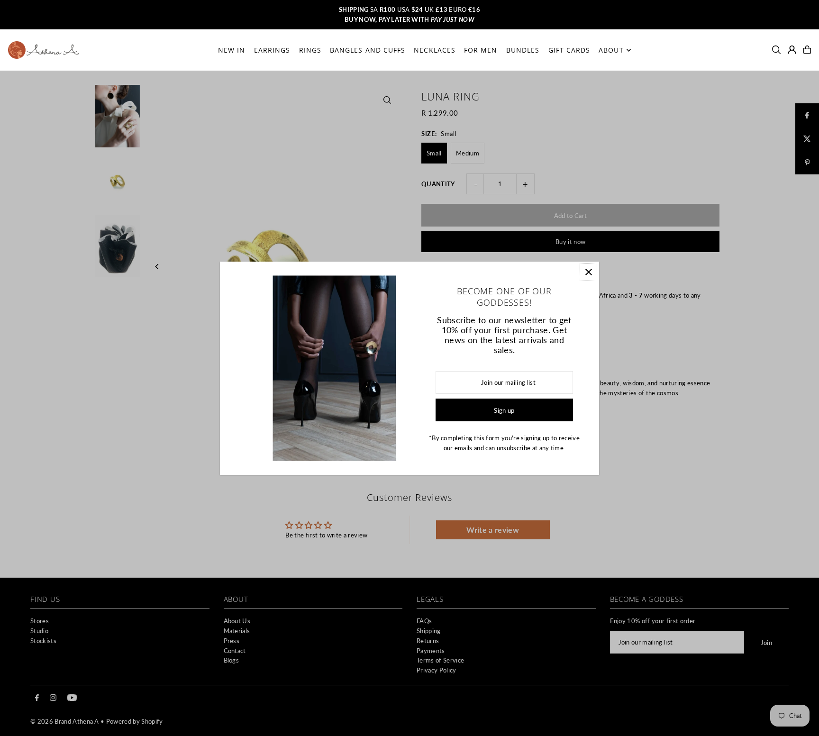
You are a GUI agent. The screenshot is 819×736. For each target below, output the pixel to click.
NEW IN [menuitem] (231, 50)
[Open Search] (776, 49)
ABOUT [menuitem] (611, 50)
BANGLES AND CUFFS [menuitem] (367, 50)
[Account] (792, 49)
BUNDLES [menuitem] (522, 50)
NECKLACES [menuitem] (434, 50)
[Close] (588, 272)
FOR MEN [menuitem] (480, 50)
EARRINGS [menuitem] (272, 50)
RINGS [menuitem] (310, 50)
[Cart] (807, 49)
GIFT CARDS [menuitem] (569, 50)
